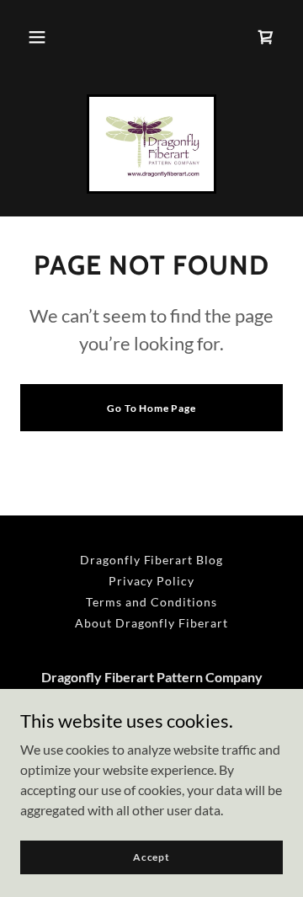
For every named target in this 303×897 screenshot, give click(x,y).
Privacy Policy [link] (152, 581)
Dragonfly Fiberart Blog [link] (152, 560)
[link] (152, 144)
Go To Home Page (151, 408)
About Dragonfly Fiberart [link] (152, 623)
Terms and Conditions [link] (151, 602)
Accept (151, 857)
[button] (37, 37)
